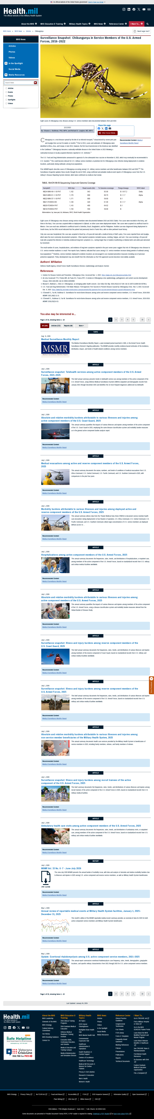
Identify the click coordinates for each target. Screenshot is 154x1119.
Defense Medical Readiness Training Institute (67, 1034)
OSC (96, 1099)
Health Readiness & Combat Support (85, 1053)
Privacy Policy (25, 1094)
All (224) (45, 326)
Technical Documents (123, 1061)
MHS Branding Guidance (50, 1037)
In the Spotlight (16, 63)
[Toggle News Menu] (105, 24)
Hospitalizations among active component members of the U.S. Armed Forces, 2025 (84, 554)
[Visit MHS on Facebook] (134, 10)
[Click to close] (151, 678)
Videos (12, 57)
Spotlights (11, 100)
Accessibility (72, 1094)
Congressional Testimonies (120, 1025)
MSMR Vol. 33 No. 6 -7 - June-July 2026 (61, 868)
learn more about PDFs (121, 1114)
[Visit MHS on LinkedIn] (129, 10)
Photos (12, 51)
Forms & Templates (122, 1036)
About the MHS (27, 24)
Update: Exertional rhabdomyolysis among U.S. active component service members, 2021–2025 (90, 956)
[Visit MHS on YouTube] (144, 10)
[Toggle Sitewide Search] (147, 24)
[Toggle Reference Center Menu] (126, 24)
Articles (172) (55, 326)
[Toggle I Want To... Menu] (142, 24)
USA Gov (71, 1099)
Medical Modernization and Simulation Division (68, 1054)
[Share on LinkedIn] (106, 128)
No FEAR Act (40, 1094)
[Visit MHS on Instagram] (124, 10)
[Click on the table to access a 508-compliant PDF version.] (95, 197)
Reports (118, 1058)
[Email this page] (110, 128)
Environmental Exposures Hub (84, 1039)
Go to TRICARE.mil (140, 1018)
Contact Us (46, 1040)
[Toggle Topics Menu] (89, 24)
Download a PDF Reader (101, 1114)
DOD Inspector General (100, 1094)
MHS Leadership (47, 1018)
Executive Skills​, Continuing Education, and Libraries (68, 1042)
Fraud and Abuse (56, 1094)
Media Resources (17, 75)
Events (10, 92)
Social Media (14, 69)
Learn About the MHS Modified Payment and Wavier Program (141, 1035)
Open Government (138, 1094)
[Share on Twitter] (102, 128)
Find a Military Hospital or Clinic (141, 1023)
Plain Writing (58, 1099)
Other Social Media (108, 133)
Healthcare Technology (86, 1061)
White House (84, 1099)
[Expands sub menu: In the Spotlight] (6, 63)
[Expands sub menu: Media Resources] (6, 74)
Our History (46, 1034)
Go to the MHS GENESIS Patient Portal (142, 1028)
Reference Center (116, 24)
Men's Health (83, 1078)
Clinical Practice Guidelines (121, 1019)
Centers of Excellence (86, 1057)
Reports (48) (68, 326)
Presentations (120, 1051)
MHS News (98, 24)
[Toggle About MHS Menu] (36, 24)
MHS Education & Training (51, 24)
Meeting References (122, 1045)
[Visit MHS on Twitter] (139, 10)
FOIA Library (120, 1033)
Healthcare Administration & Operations (84, 1046)
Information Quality (120, 1094)
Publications (120, 1055)
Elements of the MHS (49, 1022)
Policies (118, 1048)
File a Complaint (139, 1073)
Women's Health (84, 1082)
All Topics (82, 1021)
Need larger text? (143, 31)
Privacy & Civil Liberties (87, 1072)
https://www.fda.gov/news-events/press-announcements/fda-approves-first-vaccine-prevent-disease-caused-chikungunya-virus (93, 290)
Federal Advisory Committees (47, 1029)
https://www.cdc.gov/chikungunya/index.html (116, 275)
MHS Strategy (47, 1025)
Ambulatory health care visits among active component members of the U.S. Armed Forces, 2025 (91, 825)
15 (142, 320)
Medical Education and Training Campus (68, 1049)
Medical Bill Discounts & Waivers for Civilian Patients (87, 1066)
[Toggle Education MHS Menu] (65, 24)
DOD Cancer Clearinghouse (83, 1025)
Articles (12, 46)
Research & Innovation (86, 1075)
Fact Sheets (120, 1029)
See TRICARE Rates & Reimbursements (141, 1049)
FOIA (84, 1094)
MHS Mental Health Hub (87, 1035)
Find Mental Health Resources (140, 1055)
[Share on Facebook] (99, 128)
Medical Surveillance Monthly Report (131, 141)
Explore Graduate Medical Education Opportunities (140, 1067)
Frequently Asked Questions (121, 1040)
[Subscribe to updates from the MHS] (149, 10)
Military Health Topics (78, 24)
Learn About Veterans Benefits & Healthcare (141, 1042)
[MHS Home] (18, 1023)
